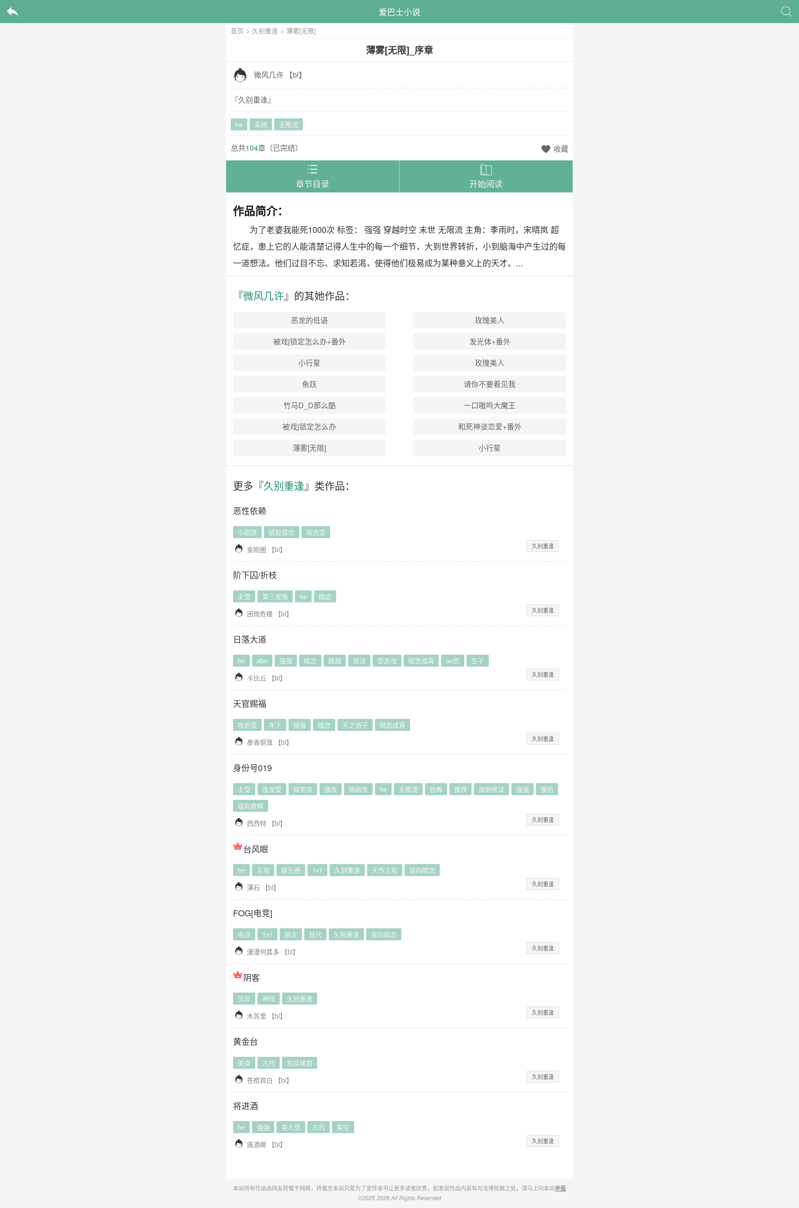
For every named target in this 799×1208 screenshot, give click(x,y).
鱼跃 (309, 384)
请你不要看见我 (490, 384)
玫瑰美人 (489, 320)
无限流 (288, 124)
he (239, 124)
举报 (560, 1188)
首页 (237, 30)
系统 (260, 124)
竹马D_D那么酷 (309, 405)
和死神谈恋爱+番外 (490, 426)
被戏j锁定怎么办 (309, 426)
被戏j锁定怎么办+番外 (309, 341)
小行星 (309, 362)
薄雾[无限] (309, 447)
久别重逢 (265, 30)
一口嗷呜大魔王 (490, 405)
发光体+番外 (489, 341)
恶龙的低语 (309, 320)
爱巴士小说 (399, 12)
